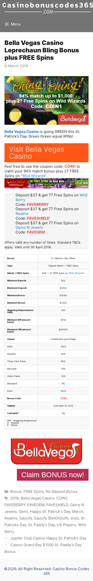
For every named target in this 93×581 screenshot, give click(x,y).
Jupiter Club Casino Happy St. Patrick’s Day (48, 538)
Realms (22, 213)
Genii (23, 511)
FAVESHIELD (38, 218)
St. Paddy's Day (41, 524)
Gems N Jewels (29, 227)
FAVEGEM (36, 232)
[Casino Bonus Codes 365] (47, 8)
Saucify (25, 518)
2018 (14, 498)
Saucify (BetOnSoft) (51, 518)
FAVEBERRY (38, 204)
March (77, 511)
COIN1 (70, 166)
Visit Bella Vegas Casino (36, 153)
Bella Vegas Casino (21, 131)
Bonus (16, 491)
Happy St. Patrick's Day (50, 511)
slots (74, 518)
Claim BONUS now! (52, 475)
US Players (66, 524)
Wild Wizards (33, 175)
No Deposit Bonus (61, 491)
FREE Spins (34, 491)
